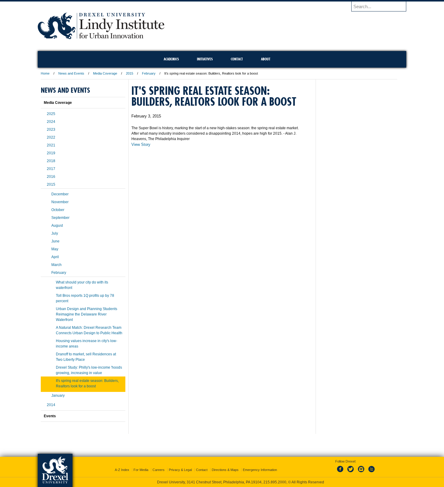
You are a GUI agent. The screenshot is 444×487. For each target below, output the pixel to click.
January (58, 395)
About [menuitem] (265, 59)
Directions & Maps (225, 470)
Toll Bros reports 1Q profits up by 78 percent (85, 298)
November (60, 202)
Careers (159, 470)
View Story (140, 144)
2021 (51, 145)
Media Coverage (105, 73)
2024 (51, 122)
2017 (51, 169)
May (54, 249)
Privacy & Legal (180, 470)
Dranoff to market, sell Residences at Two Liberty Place (86, 357)
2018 (51, 161)
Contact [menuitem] (237, 59)
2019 (51, 153)
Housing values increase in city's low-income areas (86, 343)
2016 (51, 177)
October (57, 210)
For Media (141, 470)
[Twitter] (351, 472)
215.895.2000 (274, 482)
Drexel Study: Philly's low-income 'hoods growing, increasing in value (89, 370)
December (60, 194)
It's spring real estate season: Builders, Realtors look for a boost (87, 383)
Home (45, 73)
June (55, 241)
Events (50, 416)
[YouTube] (371, 472)
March (56, 265)
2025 (51, 114)
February (149, 73)
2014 (51, 405)
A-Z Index (122, 470)
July (54, 233)
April (55, 257)
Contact (202, 470)
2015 (129, 73)
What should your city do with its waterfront (82, 285)
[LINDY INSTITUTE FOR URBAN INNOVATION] (101, 37)
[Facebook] (341, 472)
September (60, 218)
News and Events (71, 73)
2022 (51, 137)
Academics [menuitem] (171, 59)
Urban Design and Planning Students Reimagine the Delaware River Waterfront (86, 314)
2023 (51, 129)
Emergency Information (260, 470)
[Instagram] (361, 472)
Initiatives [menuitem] (205, 59)
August (57, 225)
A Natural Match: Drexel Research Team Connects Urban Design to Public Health (89, 330)
